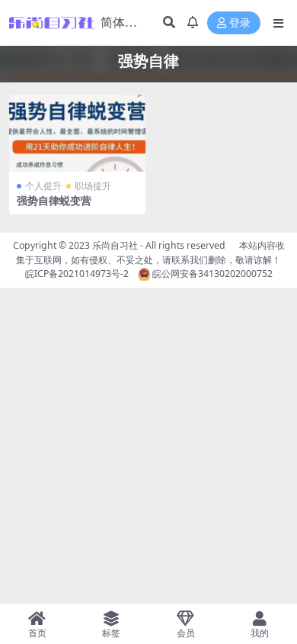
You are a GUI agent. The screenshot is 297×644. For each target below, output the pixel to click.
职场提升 (93, 185)
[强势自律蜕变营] (77, 133)
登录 (240, 23)
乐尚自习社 (115, 245)
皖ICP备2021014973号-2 (77, 273)
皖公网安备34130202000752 (211, 273)
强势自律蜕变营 (54, 200)
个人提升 (43, 185)
